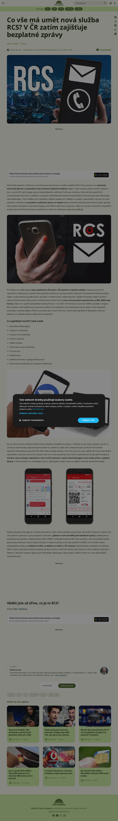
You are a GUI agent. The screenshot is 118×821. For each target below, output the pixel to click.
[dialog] (59, 410)
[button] (59, 413)
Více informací (38, 409)
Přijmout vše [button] (88, 420)
